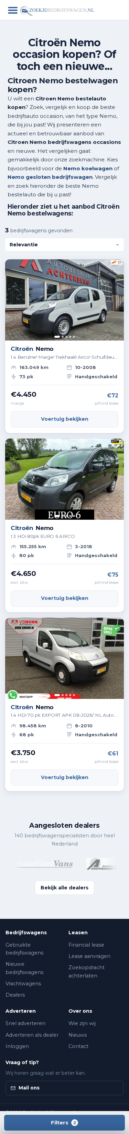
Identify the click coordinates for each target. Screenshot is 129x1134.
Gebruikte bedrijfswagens (24, 949)
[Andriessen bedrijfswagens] (100, 864)
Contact (78, 1046)
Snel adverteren (25, 1023)
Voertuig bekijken (64, 419)
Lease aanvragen (89, 956)
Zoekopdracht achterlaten (86, 971)
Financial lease (86, 945)
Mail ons (29, 1087)
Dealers (15, 995)
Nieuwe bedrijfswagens (24, 968)
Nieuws (77, 1035)
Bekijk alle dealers (64, 888)
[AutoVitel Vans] (41, 864)
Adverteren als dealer (32, 1035)
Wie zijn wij (82, 1023)
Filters (63, 1122)
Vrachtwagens (23, 984)
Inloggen (17, 1046)
